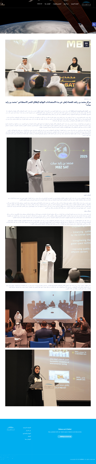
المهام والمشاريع (27, 433)
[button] (94, 24)
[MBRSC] (86, 4)
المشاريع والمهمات (57, 3)
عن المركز (66, 3)
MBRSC (82, 459)
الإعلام (29, 436)
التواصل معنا (47, 3)
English (39, 3)
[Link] (2, 4)
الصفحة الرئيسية (74, 3)
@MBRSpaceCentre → (65, 436)
